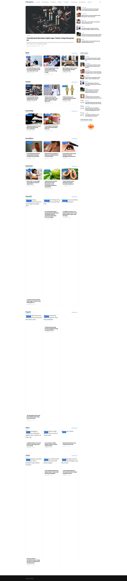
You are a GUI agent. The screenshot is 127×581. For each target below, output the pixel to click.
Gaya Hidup (29, 115)
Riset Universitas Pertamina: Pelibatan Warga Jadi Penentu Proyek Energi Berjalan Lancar (92, 109)
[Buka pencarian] (100, 2)
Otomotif (29, 35)
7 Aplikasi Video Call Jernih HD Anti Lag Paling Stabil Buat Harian (90, 42)
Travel (82, 33)
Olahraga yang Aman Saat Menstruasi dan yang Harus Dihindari (34, 127)
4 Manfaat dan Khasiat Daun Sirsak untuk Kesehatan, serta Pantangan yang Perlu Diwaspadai (51, 184)
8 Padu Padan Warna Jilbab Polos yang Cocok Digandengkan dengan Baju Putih (51, 99)
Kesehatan (83, 20)
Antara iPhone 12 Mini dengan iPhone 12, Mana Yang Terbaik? (51, 444)
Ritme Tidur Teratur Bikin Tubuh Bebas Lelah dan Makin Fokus (90, 22)
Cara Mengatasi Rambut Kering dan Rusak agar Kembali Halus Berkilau (90, 9)
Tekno (82, 39)
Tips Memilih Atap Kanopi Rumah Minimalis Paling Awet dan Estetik (33, 417)
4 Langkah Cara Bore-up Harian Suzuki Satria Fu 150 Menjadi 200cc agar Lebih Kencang (70, 213)
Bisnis (82, 26)
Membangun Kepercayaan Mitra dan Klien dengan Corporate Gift (70, 69)
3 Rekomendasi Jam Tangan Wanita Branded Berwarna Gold (69, 98)
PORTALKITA (29, 2)
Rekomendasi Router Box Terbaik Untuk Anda (69, 443)
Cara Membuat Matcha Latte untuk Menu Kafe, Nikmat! (92, 115)
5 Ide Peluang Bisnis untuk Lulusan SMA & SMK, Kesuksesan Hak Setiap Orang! (52, 70)
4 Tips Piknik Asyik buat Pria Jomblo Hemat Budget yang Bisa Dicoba (70, 472)
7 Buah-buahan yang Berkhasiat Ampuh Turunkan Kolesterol (68, 183)
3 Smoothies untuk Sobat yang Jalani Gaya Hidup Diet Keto (51, 127)
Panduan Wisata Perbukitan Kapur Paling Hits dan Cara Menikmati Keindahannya (91, 35)
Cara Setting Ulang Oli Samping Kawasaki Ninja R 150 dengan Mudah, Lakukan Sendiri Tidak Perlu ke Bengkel (52, 214)
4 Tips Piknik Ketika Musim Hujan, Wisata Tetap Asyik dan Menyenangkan (52, 472)
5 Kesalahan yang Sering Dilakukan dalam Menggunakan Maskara (69, 155)
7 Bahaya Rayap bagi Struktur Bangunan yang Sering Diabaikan (51, 329)
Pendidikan (87, 106)
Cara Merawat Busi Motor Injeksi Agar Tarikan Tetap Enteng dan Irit (50, 39)
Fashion (28, 86)
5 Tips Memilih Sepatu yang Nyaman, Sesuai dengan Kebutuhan (32, 98)
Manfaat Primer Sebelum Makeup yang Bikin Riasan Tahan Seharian (90, 16)
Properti (28, 316)
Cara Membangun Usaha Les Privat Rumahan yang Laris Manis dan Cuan (90, 29)
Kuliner (86, 113)
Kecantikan (83, 7)
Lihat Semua (74, 53)
